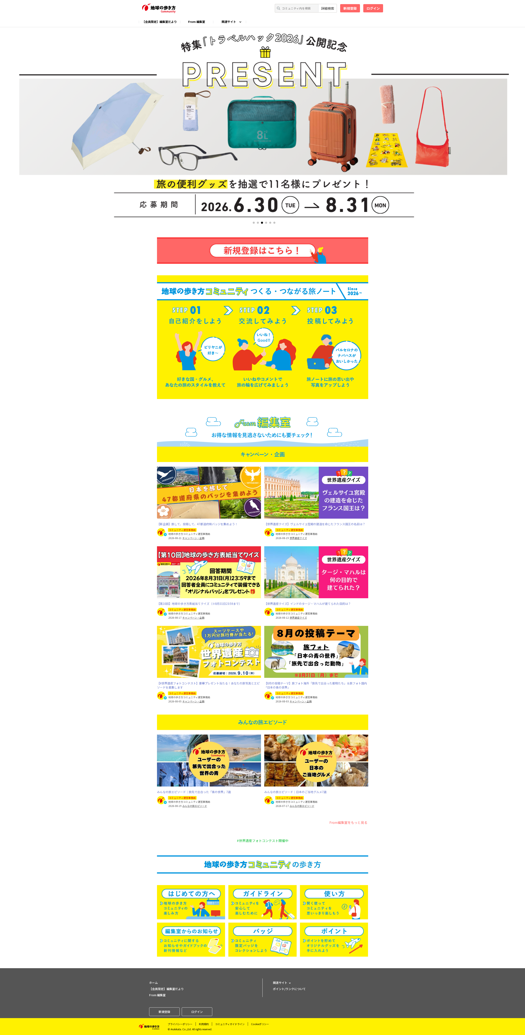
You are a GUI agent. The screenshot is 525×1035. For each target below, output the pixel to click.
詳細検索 (327, 8)
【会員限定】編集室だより (159, 22)
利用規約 (204, 1024)
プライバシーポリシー (180, 1024)
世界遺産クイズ (298, 538)
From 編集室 (196, 22)
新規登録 (350, 8)
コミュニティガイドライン (230, 1024)
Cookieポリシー (260, 1024)
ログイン (373, 8)
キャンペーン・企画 (193, 538)
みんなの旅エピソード (194, 806)
